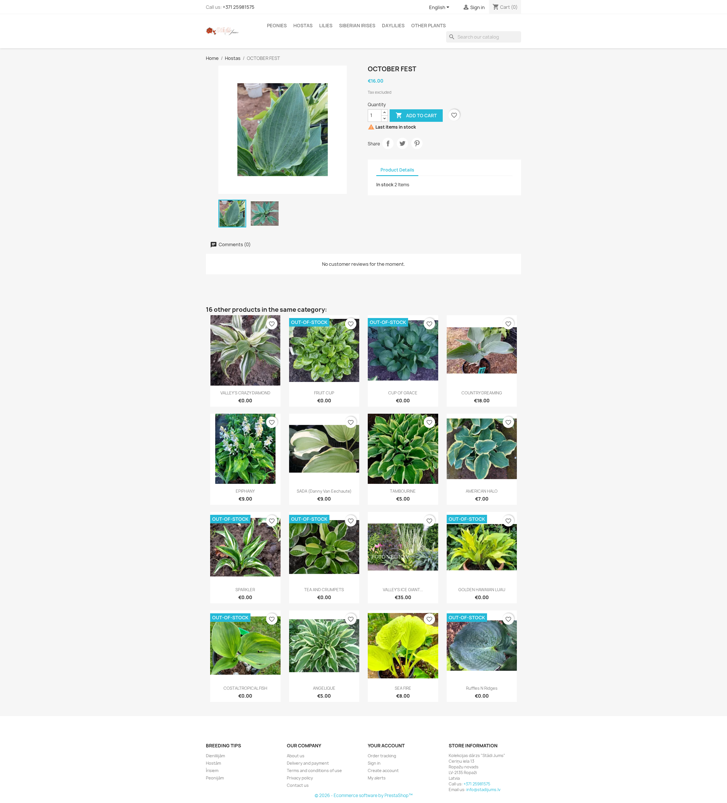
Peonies (277, 25)
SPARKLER (245, 589)
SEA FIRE (403, 688)
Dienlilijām (215, 755)
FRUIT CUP (324, 393)
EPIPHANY (245, 491)
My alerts (377, 778)
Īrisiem (212, 770)
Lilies (326, 25)
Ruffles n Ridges (482, 688)
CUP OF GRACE (402, 393)
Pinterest (417, 143)
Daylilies (393, 25)
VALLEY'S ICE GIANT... (403, 589)
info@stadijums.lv (483, 789)
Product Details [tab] (397, 170)
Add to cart (416, 115)
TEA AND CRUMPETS (324, 589)
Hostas (303, 25)
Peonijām (215, 778)
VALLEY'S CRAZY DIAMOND (245, 393)
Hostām (213, 763)
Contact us (298, 785)
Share (388, 143)
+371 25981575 (238, 7)
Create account (383, 770)
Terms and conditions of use (314, 770)
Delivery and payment (308, 763)
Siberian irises (357, 25)
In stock (385, 184)
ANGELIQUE (324, 688)
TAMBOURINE (403, 491)
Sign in (374, 763)
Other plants (428, 25)
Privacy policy (300, 778)
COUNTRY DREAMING (481, 393)
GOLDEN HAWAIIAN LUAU (481, 589)
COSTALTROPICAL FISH (245, 688)
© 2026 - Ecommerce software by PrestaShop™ (364, 795)
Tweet (402, 143)
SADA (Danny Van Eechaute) (324, 491)
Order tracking (382, 755)
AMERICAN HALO (482, 491)
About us (295, 755)
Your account (386, 746)
